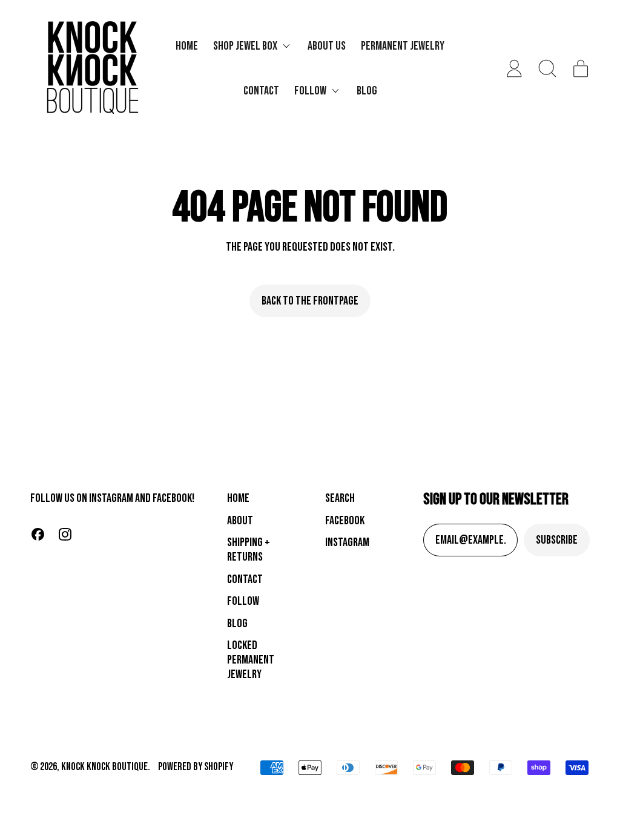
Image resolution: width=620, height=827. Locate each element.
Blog (367, 91)
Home (187, 46)
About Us (327, 46)
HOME (238, 498)
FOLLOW (243, 601)
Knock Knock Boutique (104, 766)
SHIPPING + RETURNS (248, 549)
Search (340, 498)
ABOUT (240, 520)
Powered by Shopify (195, 766)
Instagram (347, 542)
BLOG (237, 623)
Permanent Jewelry (402, 46)
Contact (261, 91)
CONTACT (245, 579)
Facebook (344, 520)
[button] (547, 68)
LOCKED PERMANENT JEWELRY (250, 660)
